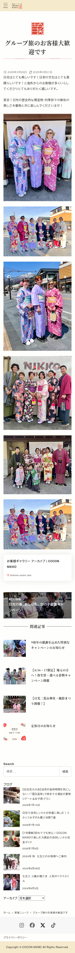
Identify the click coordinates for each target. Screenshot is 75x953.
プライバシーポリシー (15, 937)
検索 (65, 771)
